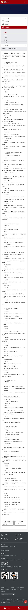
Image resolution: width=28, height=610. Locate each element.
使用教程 (11, 546)
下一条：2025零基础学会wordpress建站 (20, 522)
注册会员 (7, 546)
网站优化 (5, 29)
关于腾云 (20, 589)
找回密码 (15, 546)
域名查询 (7, 587)
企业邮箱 (7, 589)
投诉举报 (15, 555)
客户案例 (11, 589)
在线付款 (3, 550)
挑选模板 (3, 587)
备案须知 (7, 555)
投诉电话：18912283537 (16, 566)
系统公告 (5, 42)
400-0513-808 (4, 565)
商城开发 (12, 587)
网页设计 (5, 37)
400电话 (2, 589)
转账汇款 (7, 550)
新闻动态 (16, 589)
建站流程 (3, 546)
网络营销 (5, 35)
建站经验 (5, 32)
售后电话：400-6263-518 (6, 566)
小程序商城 (17, 587)
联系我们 (3, 591)
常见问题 (3, 555)
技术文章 (5, 40)
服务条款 (11, 555)
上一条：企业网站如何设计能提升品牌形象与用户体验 (7, 523)
